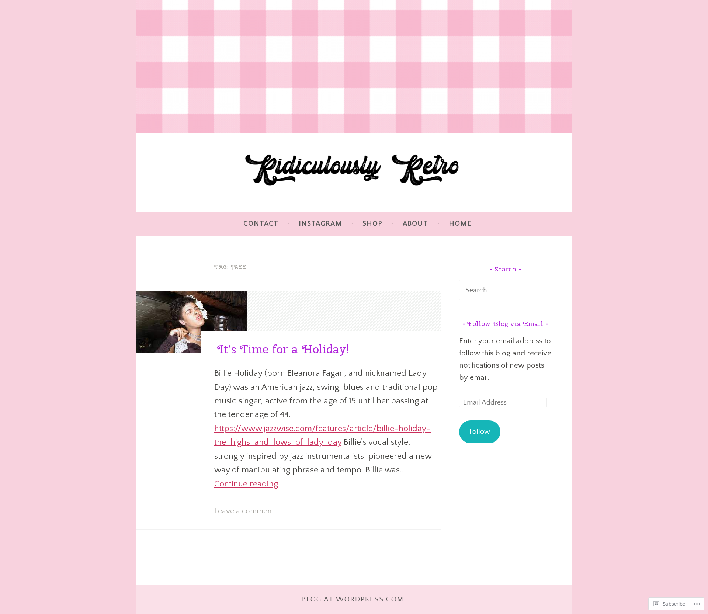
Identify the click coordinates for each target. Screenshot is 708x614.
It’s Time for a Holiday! (283, 349)
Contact (260, 223)
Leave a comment (244, 511)
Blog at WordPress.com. (354, 599)
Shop (372, 223)
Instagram (320, 223)
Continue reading (246, 484)
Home (460, 223)
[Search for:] (505, 290)
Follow (479, 431)
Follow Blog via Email (505, 323)
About (415, 223)
